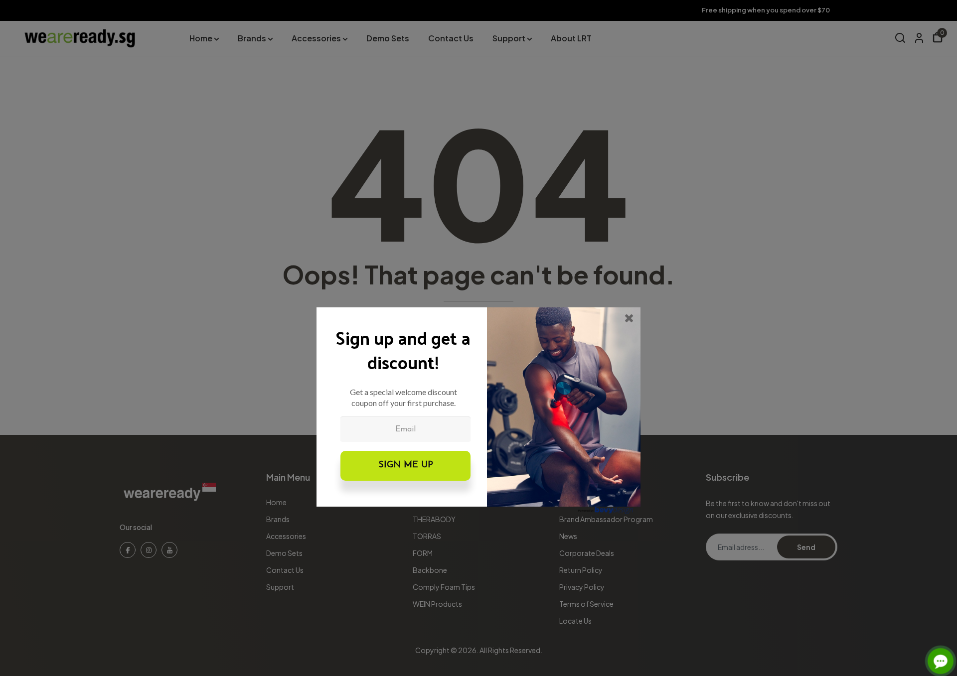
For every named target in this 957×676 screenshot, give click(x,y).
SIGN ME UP (405, 465)
